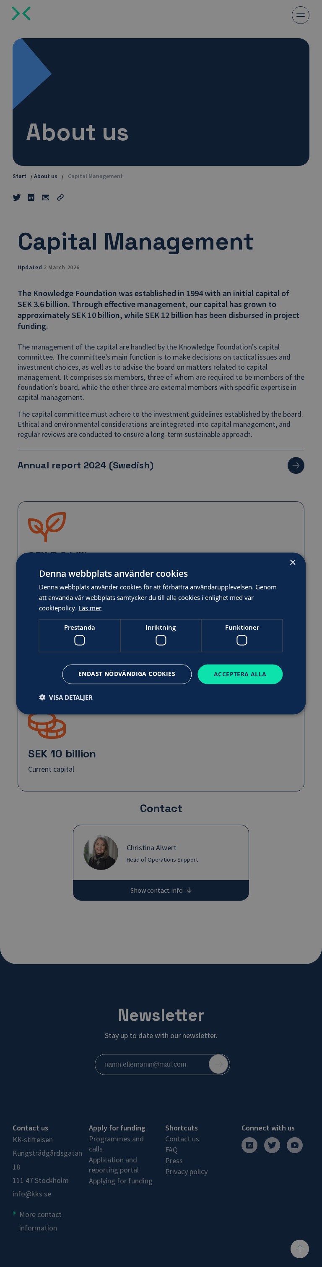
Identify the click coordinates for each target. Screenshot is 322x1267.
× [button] (292, 563)
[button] (66, 697)
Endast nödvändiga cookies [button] (126, 674)
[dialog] (161, 634)
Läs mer (89, 607)
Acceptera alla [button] (240, 674)
